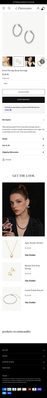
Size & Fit (6, 145)
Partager (8, 160)
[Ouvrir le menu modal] (3, 8)
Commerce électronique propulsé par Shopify (14, 382)
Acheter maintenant (23, 99)
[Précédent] (8, 2)
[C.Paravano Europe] (23, 8)
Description (6, 120)
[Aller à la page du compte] (38, 8)
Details (4, 139)
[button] (7, 61)
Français (4, 376)
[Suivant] (39, 2)
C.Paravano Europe (20, 379)
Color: (6, 78)
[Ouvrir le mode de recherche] (9, 8)
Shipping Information (10, 152)
